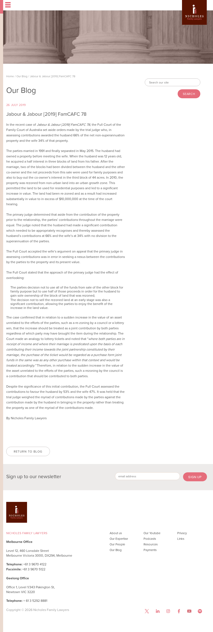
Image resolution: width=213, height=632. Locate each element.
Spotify (200, 611)
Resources (151, 544)
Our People (117, 544)
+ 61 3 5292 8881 (35, 600)
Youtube (189, 611)
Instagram (168, 611)
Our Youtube (152, 533)
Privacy (182, 533)
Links (180, 538)
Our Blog (21, 76)
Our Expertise (119, 538)
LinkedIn (157, 611)
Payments (150, 550)
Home (10, 76)
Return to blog (28, 451)
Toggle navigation (39, 5)
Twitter (147, 611)
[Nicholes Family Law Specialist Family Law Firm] (194, 17)
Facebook (179, 611)
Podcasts (150, 538)
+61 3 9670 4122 (34, 564)
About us (116, 533)
